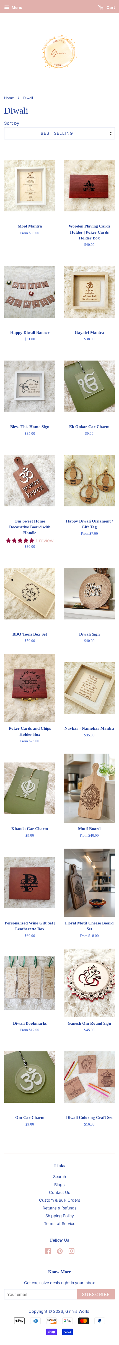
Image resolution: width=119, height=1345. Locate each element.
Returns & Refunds (60, 1208)
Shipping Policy (59, 1215)
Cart (110, 7)
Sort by (11, 123)
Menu (16, 7)
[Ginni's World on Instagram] (71, 1252)
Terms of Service (59, 1223)
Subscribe (96, 1294)
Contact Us (59, 1192)
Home (9, 98)
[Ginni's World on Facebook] (48, 1252)
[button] (20, 540)
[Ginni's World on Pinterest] (60, 1252)
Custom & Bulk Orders (59, 1200)
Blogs (59, 1184)
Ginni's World (77, 1311)
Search (59, 1176)
